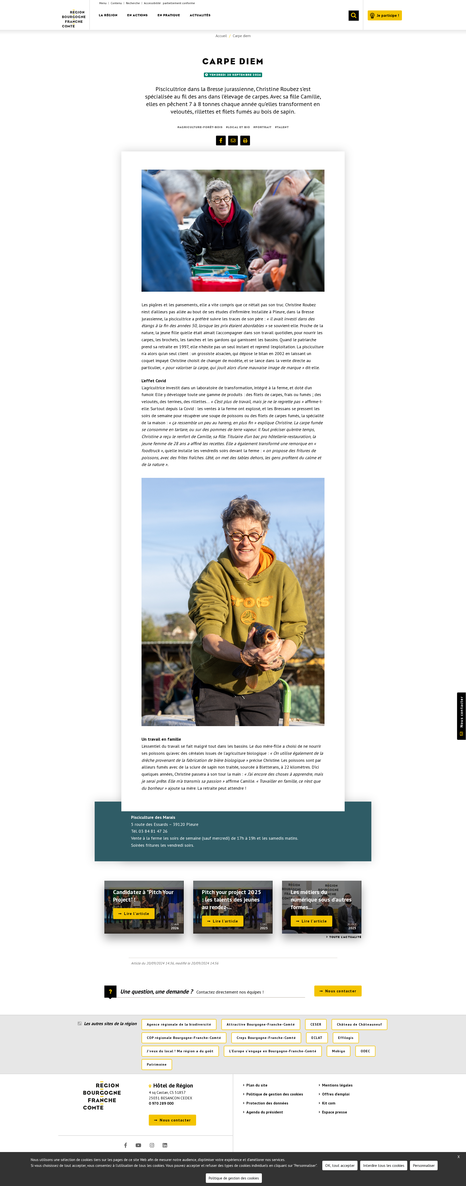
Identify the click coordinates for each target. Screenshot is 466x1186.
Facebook (125, 1145)
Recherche (133, 3)
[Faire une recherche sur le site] (353, 15)
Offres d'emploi (336, 1094)
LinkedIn (165, 1145)
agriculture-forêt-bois (201, 127)
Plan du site (256, 1085)
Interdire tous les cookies (383, 1165)
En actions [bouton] (137, 15)
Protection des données (267, 1103)
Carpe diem (242, 35)
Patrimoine (157, 1064)
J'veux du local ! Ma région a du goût (180, 1051)
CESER (315, 1024)
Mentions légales (337, 1085)
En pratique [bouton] (169, 15)
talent (283, 127)
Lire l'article (136, 913)
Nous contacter (461, 712)
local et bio (239, 127)
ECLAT (317, 1038)
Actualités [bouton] (200, 15)
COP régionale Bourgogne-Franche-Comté (184, 1038)
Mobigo (338, 1051)
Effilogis (346, 1038)
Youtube (138, 1145)
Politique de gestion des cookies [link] (234, 1178)
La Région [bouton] (108, 15)
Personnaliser (424, 1165)
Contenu (116, 3)
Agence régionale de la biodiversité (179, 1024)
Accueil (221, 35)
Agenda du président (264, 1112)
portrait (263, 127)
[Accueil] (74, 15)
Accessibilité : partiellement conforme (169, 3)
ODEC (365, 1051)
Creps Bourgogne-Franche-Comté (266, 1038)
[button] (221, 140)
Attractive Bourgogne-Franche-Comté (261, 1024)
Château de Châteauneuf (359, 1024)
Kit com (328, 1103)
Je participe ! (388, 15)
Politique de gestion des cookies (274, 1094)
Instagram (152, 1145)
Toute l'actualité (345, 937)
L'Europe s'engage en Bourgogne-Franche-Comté (272, 1051)
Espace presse (334, 1112)
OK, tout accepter (340, 1165)
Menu (103, 3)
